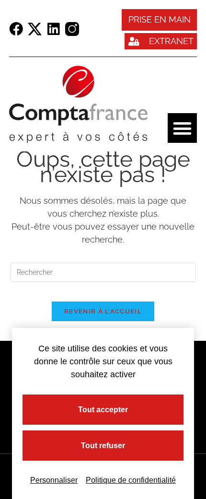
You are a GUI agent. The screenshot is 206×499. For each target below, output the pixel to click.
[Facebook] (16, 29)
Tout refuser (103, 445)
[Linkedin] (53, 29)
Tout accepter (103, 410)
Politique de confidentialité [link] (131, 480)
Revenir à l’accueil (103, 311)
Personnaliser (54, 480)
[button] (182, 128)
